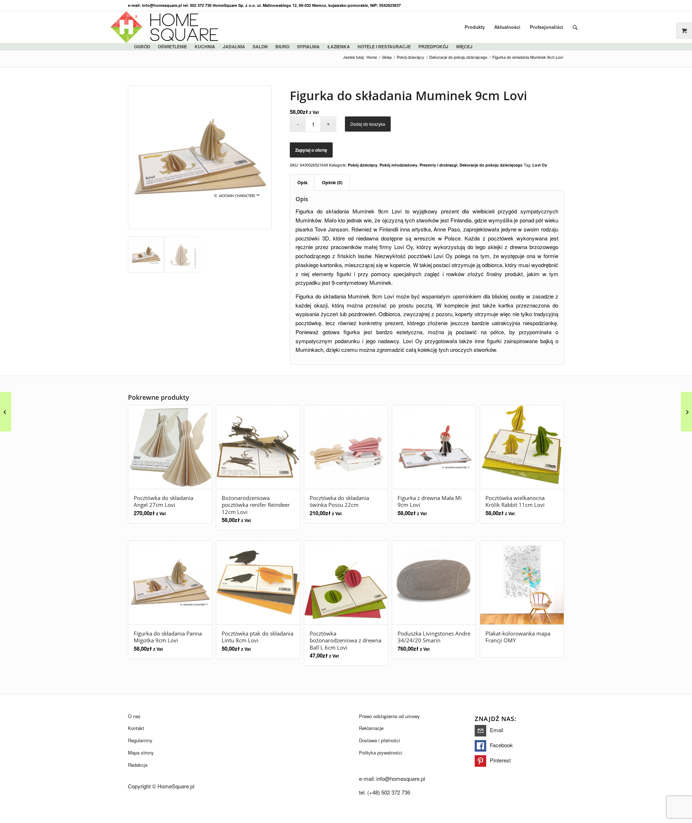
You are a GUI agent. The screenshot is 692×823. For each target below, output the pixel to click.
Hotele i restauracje (384, 46)
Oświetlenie (172, 46)
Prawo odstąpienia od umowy (389, 716)
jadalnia (234, 46)
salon (260, 46)
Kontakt (136, 728)
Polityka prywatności (380, 752)
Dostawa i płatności (379, 740)
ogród (142, 46)
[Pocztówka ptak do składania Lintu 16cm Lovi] (5, 412)
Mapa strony (141, 752)
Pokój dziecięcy (362, 165)
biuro (282, 46)
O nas (134, 716)
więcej (464, 46)
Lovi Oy (539, 165)
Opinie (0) (332, 182)
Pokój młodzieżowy (398, 165)
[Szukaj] (575, 27)
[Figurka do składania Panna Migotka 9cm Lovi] (686, 412)
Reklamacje (371, 728)
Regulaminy (140, 740)
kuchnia (205, 46)
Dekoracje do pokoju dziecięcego (491, 165)
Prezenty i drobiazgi (438, 165)
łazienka (338, 46)
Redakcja (137, 764)
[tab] (302, 182)
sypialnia (308, 46)
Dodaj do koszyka (367, 124)
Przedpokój (433, 46)
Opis (302, 182)
